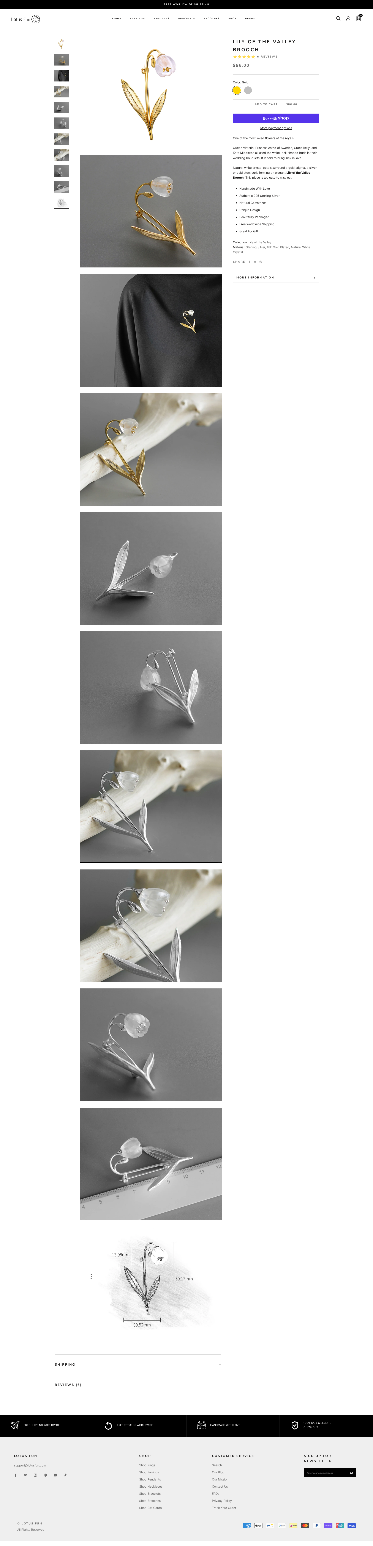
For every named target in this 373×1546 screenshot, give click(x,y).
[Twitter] (255, 262)
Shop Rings (147, 1465)
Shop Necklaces (150, 1486)
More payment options (276, 128)
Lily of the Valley (259, 242)
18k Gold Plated (278, 247)
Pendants (162, 18)
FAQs (215, 1493)
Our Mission (220, 1479)
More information (255, 278)
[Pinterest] (260, 262)
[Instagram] (35, 1474)
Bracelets (186, 18)
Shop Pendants (150, 1479)
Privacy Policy (222, 1500)
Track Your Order (224, 1508)
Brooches (212, 18)
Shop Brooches (150, 1500)
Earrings (137, 18)
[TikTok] (65, 1474)
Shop (232, 18)
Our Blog (218, 1472)
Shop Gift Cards (150, 1508)
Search (217, 1465)
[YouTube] (55, 1474)
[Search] (338, 18)
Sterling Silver (255, 247)
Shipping (65, 1364)
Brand (250, 18)
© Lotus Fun (30, 1524)
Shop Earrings (149, 1472)
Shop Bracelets (150, 1493)
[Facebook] (249, 262)
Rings (116, 18)
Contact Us (220, 1486)
